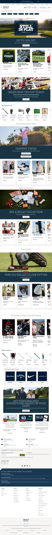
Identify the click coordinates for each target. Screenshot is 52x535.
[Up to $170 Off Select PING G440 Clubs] (23, 55)
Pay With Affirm (28, 498)
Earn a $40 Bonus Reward (26, 424)
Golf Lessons (15, 492)
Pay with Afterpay (28, 500)
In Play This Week (8, 235)
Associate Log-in (32, 530)
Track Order (46, 4)
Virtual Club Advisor (16, 500)
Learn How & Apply (7, 482)
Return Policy (40, 498)
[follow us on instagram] (29, 466)
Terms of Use (7, 530)
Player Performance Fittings (38, 337)
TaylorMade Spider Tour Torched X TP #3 (23, 236)
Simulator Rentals (16, 495)
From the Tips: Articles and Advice (42, 503)
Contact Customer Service (41, 495)
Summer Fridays (7, 63)
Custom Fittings (16, 490)
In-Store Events (15, 497)
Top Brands (27, 493)
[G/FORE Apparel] (8, 167)
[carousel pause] (38, 1)
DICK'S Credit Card (40, 493)
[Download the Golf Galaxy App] (42, 418)
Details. (37, 96)
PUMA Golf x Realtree (6, 298)
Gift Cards (42, 4)
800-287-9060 (35, 528)
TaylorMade (10, 382)
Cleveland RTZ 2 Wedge (22, 298)
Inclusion (2, 495)
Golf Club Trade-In (16, 502)
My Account (40, 490)
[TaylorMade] (10, 376)
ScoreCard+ (12, 4)
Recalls (39, 508)
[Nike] (31, 376)
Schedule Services (18, 4)
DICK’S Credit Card (7, 4)
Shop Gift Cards (11, 474)
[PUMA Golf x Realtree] (8, 290)
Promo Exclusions (40, 507)
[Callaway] (20, 376)
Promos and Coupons (29, 492)
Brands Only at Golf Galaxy (38, 175)
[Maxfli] (42, 376)
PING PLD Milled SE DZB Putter (26, 275)
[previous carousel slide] (15, 1)
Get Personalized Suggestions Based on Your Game (26, 403)
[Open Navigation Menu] (1, 7)
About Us (2, 490)
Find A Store (27, 495)
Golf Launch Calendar (32, 4)
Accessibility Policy (19, 530)
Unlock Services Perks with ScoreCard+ (10, 425)
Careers (2, 492)
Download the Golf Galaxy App (41, 424)
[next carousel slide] (37, 1)
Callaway (21, 382)
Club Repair (15, 493)
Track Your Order (40, 497)
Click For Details (47, 454)
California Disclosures (26, 532)
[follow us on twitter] (24, 466)
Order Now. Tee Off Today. (26, 92)
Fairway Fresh (26, 148)
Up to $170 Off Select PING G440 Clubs (23, 65)
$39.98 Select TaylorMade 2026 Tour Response (38, 65)
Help (50, 4)
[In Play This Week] (8, 227)
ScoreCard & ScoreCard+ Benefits (42, 492)
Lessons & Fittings (24, 4)
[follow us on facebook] (27, 466)
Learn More (5, 441)
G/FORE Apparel (8, 174)
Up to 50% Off (26, 40)
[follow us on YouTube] (22, 466)
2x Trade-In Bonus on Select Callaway (8, 337)
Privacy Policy (45, 530)
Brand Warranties (40, 510)
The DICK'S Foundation (4, 493)
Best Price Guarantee (41, 502)
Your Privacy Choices (12, 532)
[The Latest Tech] (38, 227)
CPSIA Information (40, 513)
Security (39, 512)
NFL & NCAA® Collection (26, 212)
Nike (32, 382)
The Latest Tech (37, 235)
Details (4, 446)
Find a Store (37, 4)
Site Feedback (38, 532)
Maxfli (42, 382)
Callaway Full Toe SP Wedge (38, 298)
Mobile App (27, 490)
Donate (29, 446)
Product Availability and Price (42, 505)
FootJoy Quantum (23, 174)
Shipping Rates (40, 500)
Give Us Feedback (40, 515)
